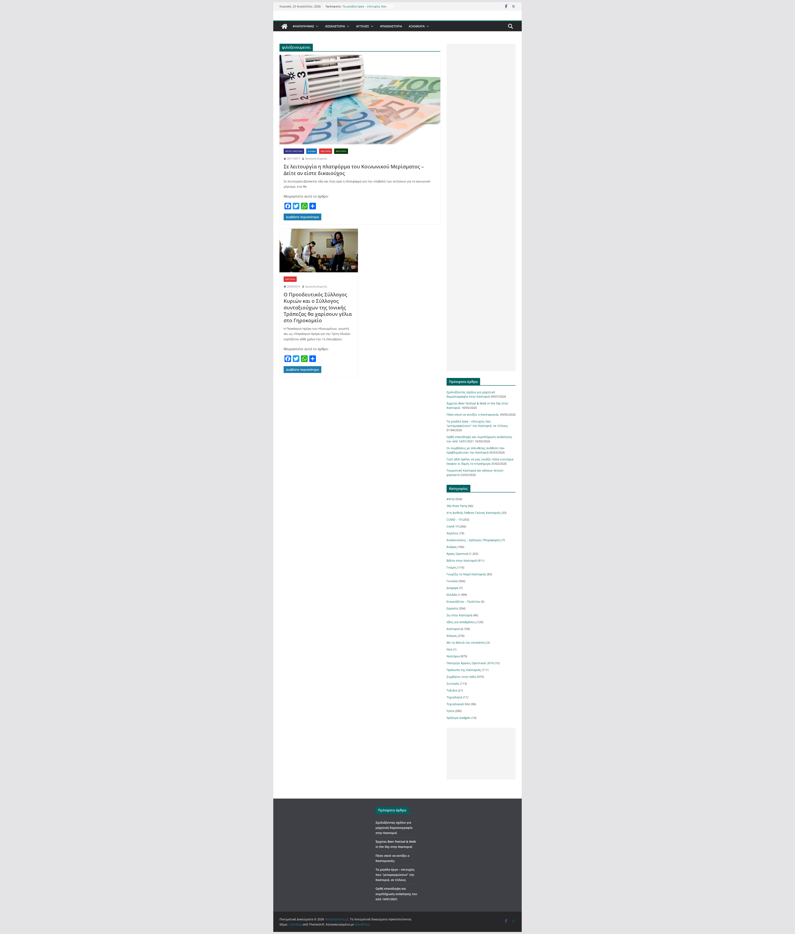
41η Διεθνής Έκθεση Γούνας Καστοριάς (474, 513)
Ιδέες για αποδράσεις (461, 622)
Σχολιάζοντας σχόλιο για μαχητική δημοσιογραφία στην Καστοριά (394, 828)
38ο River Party (457, 506)
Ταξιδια (452, 690)
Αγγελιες (362, 26)
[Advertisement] (481, 207)
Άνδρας (452, 547)
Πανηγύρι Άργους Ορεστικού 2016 (470, 663)
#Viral (451, 499)
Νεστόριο (341, 151)
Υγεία (450, 711)
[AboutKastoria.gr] (284, 26)
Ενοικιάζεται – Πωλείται (463, 601)
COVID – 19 (454, 519)
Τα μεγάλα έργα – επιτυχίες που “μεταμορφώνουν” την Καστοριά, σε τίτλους (395, 875)
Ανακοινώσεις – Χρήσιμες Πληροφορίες (474, 540)
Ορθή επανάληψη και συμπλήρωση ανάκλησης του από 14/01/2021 (396, 894)
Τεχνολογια (454, 697)
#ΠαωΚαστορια (391, 26)
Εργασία (452, 608)
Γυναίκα (452, 581)
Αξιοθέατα (417, 26)
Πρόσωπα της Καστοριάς (464, 670)
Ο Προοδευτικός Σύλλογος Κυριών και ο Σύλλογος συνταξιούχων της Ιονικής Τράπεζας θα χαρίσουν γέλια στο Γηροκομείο (318, 307)
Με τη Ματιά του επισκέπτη (466, 642)
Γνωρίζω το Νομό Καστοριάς (466, 574)
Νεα (449, 649)
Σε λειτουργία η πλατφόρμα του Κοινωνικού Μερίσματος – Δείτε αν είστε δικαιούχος (354, 169)
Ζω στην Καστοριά (459, 615)
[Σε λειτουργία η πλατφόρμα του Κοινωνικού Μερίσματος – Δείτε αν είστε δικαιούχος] (359, 99)
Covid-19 (453, 526)
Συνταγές (453, 683)
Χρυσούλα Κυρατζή (316, 158)
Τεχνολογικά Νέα (458, 704)
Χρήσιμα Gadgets (459, 718)
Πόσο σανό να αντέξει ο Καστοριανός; (473, 414)
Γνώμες (452, 567)
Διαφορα (452, 588)
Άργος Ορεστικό (293, 151)
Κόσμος (452, 636)
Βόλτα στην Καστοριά (462, 560)
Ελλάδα (311, 151)
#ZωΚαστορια (335, 26)
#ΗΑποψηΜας (303, 26)
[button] (316, 26)
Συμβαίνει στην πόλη (461, 677)
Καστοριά (325, 151)
